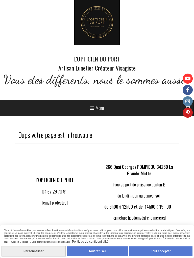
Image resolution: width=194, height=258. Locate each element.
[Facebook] (188, 90)
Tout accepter (161, 251)
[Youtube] (188, 79)
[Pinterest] (188, 113)
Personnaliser (33, 251)
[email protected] (55, 202)
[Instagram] (188, 101)
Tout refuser (97, 251)
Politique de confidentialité (89, 241)
